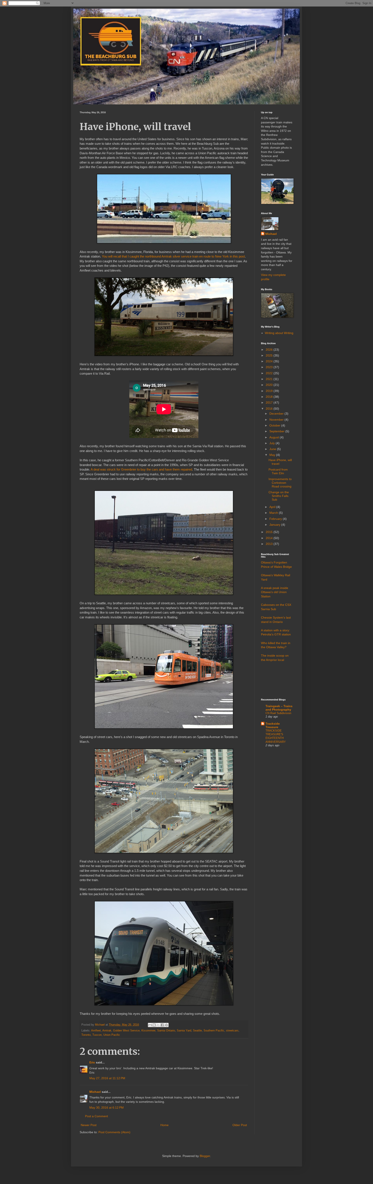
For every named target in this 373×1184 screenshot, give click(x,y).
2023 (269, 367)
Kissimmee (148, 1030)
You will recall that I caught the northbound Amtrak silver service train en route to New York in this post (173, 256)
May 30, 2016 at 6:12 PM (106, 1107)
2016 (269, 408)
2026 (269, 349)
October (275, 425)
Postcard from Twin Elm (278, 471)
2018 (269, 396)
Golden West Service (126, 1030)
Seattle (197, 1030)
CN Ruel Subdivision (278, 713)
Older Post (239, 1125)
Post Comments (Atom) (114, 1132)
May (272, 455)
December (276, 413)
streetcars (232, 1030)
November (276, 419)
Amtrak (106, 1030)
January (275, 524)
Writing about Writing (279, 333)
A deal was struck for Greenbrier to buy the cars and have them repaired (141, 469)
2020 (269, 385)
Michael (95, 1091)
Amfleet (96, 1030)
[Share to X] (158, 1025)
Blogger (205, 1156)
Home (164, 1125)
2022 (269, 373)
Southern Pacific (214, 1030)
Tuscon (97, 1034)
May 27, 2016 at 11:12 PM (107, 1078)
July (272, 443)
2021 (269, 379)
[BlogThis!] (154, 1025)
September (277, 431)
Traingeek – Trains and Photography (279, 707)
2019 (269, 391)
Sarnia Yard (184, 1030)
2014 (269, 538)
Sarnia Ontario (166, 1030)
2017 (269, 402)
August (274, 437)
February (276, 518)
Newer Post (88, 1125)
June (273, 449)
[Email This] (150, 1025)
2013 (269, 544)
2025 (269, 355)
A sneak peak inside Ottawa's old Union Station (274, 592)
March (274, 512)
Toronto (86, 1034)
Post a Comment (96, 1116)
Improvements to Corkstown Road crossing (280, 482)
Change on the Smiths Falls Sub (279, 495)
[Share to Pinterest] (166, 1025)
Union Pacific (111, 1034)
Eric (92, 1062)
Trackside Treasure (273, 725)
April (272, 507)
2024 (269, 361)
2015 (269, 532)
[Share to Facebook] (162, 1025)
